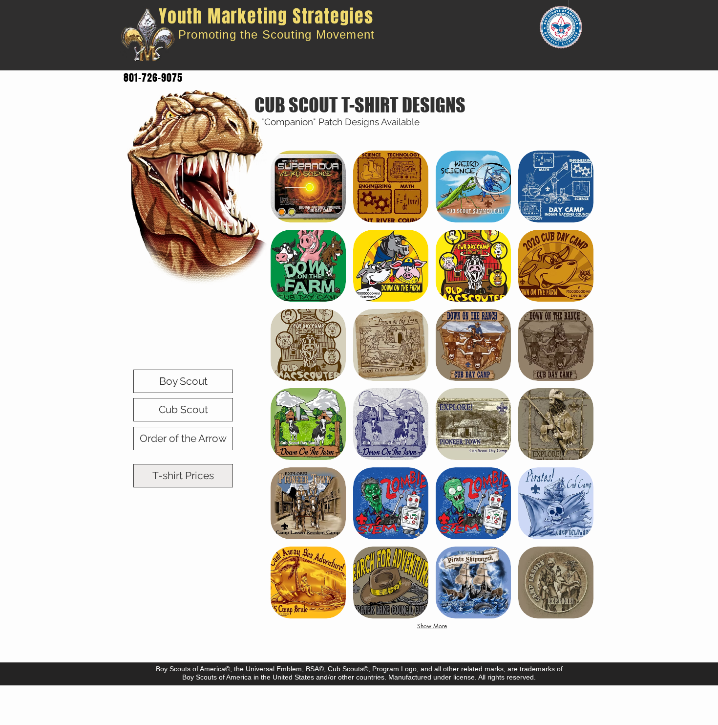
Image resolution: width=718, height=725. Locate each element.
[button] (308, 186)
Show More (432, 626)
